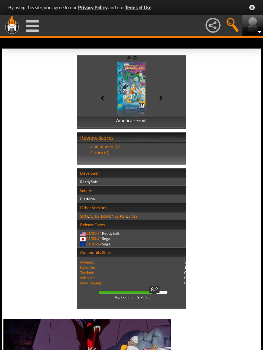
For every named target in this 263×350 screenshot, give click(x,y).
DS (97, 216)
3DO (84, 216)
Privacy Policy (93, 7)
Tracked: (87, 272)
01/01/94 (93, 233)
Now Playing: (91, 283)
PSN (123, 216)
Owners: (87, 262)
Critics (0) (100, 152)
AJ (91, 216)
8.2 (154, 290)
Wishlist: (87, 277)
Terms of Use (138, 7)
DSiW (105, 216)
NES (115, 216)
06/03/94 (93, 238)
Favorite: (87, 267)
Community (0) (105, 146)
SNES (132, 216)
